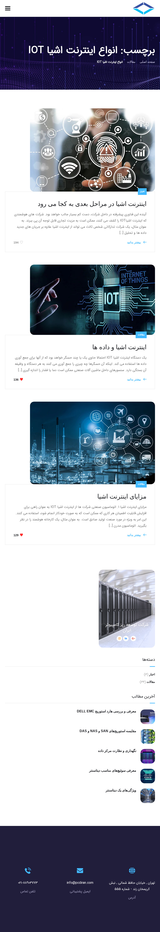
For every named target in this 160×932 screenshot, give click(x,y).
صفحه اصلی (147, 61)
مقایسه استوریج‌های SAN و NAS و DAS (108, 731)
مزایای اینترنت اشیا (121, 496)
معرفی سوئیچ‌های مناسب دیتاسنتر (112, 770)
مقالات (131, 61)
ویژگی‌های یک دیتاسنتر (121, 790)
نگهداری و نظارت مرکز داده (117, 751)
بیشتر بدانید (134, 242)
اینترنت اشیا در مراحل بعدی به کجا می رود (92, 203)
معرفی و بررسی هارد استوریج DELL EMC (106, 711)
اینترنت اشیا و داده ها (119, 347)
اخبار (142, 191)
